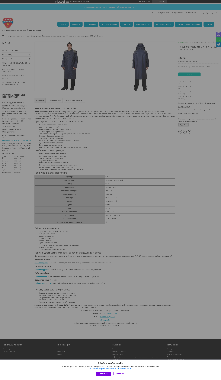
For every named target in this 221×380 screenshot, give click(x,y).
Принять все (103, 374)
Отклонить (120, 374)
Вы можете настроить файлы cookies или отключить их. (109, 369)
